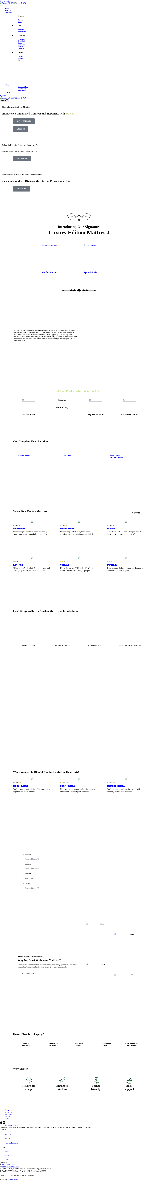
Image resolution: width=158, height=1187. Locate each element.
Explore (21, 540)
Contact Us (9, 1160)
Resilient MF (22, 31)
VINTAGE (64, 565)
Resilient (21, 29)
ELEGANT (112, 529)
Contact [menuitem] (7, 1118)
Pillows (7, 85)
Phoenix (20, 20)
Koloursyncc (13, 1179)
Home (7, 8)
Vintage (20, 46)
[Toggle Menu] (1, 5)
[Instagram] (4, 1123)
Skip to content (5, 1)
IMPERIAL (112, 565)
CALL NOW (6, 96)
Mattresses (8, 12)
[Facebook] (1, 1123)
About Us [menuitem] (8, 1112)
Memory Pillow (23, 87)
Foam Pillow (22, 89)
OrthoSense (21, 39)
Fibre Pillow (22, 90)
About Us (8, 10)
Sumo (20, 43)
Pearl (20, 22)
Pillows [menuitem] (7, 1116)
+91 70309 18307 (8, 1164)
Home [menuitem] (7, 1110)
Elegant (20, 58)
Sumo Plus (21, 45)
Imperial (21, 48)
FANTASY (18, 565)
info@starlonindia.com (10, 1167)
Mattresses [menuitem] (8, 1114)
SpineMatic (21, 41)
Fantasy (20, 56)
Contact (7, 92)
